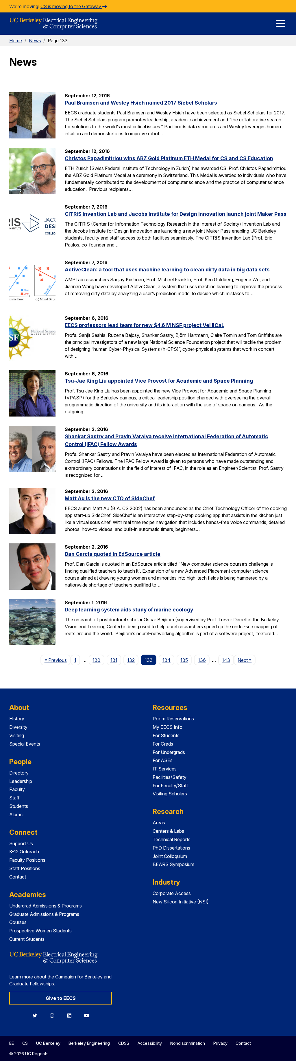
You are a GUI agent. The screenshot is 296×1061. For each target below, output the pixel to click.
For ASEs (163, 760)
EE (11, 1043)
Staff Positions (24, 868)
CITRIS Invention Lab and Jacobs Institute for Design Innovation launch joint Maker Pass (175, 214)
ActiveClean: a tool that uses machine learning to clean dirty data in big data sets (167, 269)
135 (184, 660)
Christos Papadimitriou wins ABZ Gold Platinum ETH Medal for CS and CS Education (169, 158)
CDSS (123, 1043)
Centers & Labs (168, 831)
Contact (17, 877)
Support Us (21, 843)
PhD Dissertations (171, 848)
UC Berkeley (48, 1043)
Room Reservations (173, 719)
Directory (19, 773)
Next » (246, 660)
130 (96, 660)
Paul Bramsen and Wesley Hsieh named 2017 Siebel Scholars (141, 103)
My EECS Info (167, 727)
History (16, 719)
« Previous (57, 660)
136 (202, 660)
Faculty (17, 789)
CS (25, 1043)
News (35, 40)
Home (15, 40)
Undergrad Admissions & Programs (45, 906)
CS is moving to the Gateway (71, 6)
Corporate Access (172, 893)
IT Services (165, 769)
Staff (14, 798)
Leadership (20, 781)
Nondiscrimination (187, 1043)
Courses (18, 922)
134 (166, 660)
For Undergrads (169, 752)
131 (113, 660)
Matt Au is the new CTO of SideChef (110, 498)
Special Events (24, 744)
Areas (159, 823)
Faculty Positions (27, 860)
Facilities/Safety (169, 777)
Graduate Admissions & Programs (44, 914)
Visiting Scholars (170, 794)
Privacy (220, 1043)
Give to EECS (61, 998)
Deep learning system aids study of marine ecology (129, 610)
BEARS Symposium (173, 864)
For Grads (163, 744)
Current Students (27, 939)
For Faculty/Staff (170, 785)
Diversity (18, 727)
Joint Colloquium (170, 856)
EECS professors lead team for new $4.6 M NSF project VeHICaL (144, 325)
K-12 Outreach (24, 851)
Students (18, 806)
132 (131, 660)
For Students (166, 735)
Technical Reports (171, 839)
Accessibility (150, 1043)
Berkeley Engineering (89, 1043)
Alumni (16, 814)
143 (226, 660)
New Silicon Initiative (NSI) (181, 902)
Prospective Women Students (40, 931)
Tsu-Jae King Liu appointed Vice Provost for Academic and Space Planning (159, 381)
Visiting (16, 735)
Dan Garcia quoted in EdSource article (112, 554)
